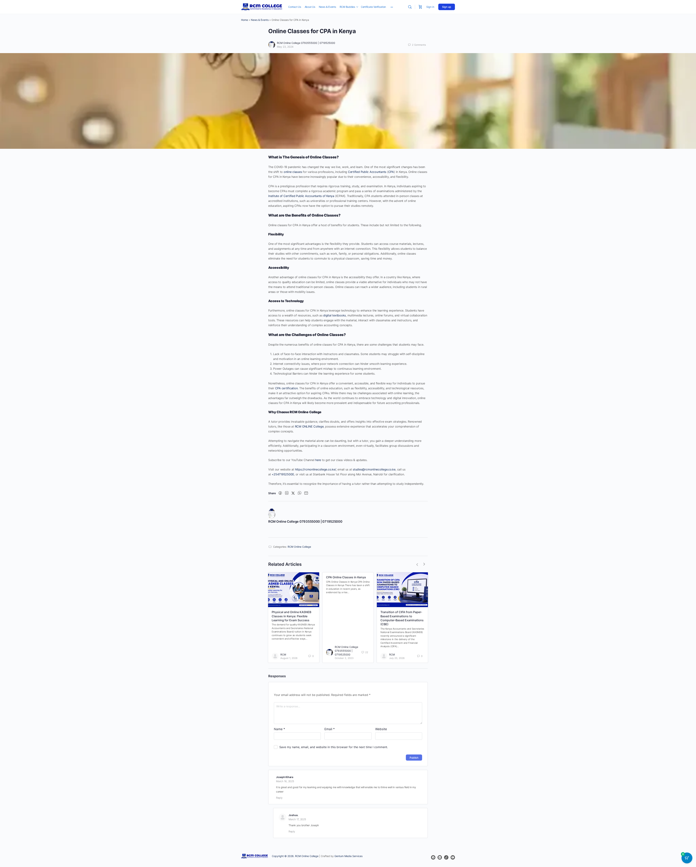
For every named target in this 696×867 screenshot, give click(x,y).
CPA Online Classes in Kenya (346, 577)
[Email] (306, 493)
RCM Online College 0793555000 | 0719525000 (306, 42)
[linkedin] (440, 857)
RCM (283, 654)
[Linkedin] (287, 493)
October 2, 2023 (344, 658)
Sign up (446, 6)
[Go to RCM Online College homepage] (262, 6)
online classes (293, 172)
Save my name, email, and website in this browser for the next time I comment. (333, 747)
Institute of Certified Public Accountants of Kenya (301, 196)
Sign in (430, 6)
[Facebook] (280, 493)
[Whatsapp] (299, 493)
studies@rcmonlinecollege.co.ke (374, 469)
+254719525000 (283, 474)
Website (381, 729)
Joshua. (293, 815)
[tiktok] (446, 857)
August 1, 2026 (288, 658)
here (318, 460)
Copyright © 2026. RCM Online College (295, 856)
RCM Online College (299, 546)
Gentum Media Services (348, 856)
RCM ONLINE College (309, 426)
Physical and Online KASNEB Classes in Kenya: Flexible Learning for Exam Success (291, 616)
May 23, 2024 (285, 46)
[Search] (409, 7)
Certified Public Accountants (367, 172)
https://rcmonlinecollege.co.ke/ (315, 469)
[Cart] (420, 7)
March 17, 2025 (297, 819)
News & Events (260, 19)
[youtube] (453, 857)
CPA (391, 172)
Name (279, 729)
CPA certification (286, 388)
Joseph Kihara (284, 777)
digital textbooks (334, 315)
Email (329, 729)
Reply (279, 797)
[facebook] (433, 857)
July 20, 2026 (397, 658)
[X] (293, 493)
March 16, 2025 (285, 781)
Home (244, 19)
